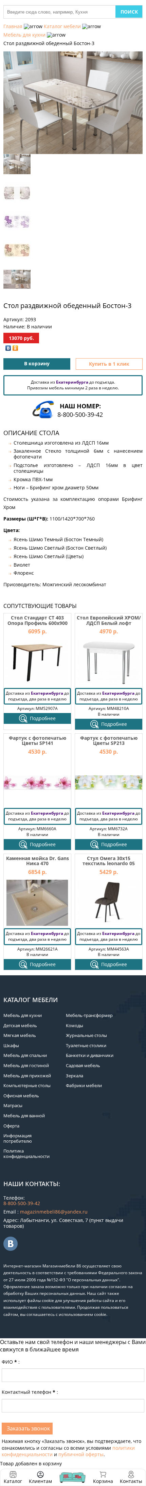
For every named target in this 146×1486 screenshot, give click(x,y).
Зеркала (74, 1076)
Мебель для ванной (24, 1116)
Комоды (74, 1025)
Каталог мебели (62, 26)
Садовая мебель (83, 1065)
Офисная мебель (21, 1096)
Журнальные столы (86, 1035)
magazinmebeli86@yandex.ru (54, 1211)
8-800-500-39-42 (80, 414)
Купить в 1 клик (109, 364)
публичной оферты (81, 1454)
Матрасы (12, 1105)
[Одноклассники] (15, 348)
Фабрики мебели (84, 1085)
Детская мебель (20, 1025)
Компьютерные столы (27, 1085)
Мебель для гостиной (26, 1065)
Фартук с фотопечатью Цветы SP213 (109, 740)
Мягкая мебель (19, 1035)
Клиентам (40, 1481)
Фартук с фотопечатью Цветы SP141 (37, 740)
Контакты (131, 1481)
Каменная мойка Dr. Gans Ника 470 (37, 861)
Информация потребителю (17, 1138)
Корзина (103, 1477)
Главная (12, 26)
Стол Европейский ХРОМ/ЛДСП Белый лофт (109, 620)
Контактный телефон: (30, 1392)
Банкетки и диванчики (89, 1055)
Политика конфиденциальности (26, 1153)
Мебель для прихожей (27, 1076)
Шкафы (11, 1045)
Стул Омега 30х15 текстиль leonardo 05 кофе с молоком (109, 863)
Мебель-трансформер (89, 1015)
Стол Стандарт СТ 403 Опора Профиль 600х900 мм (37, 622)
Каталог (13, 1481)
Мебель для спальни (25, 1055)
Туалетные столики (86, 1045)
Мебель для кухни (24, 35)
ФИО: (11, 1362)
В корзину (37, 363)
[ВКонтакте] (8, 348)
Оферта (11, 1126)
